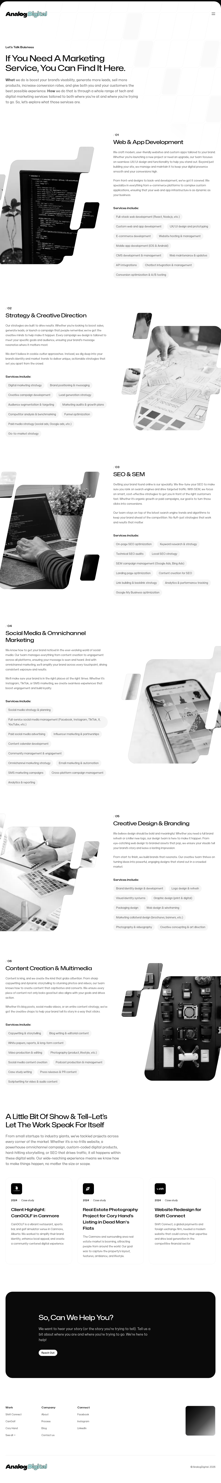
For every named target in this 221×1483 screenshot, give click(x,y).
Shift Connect (14, 1414)
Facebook (83, 1414)
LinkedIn (82, 1428)
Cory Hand (12, 1428)
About (45, 1414)
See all (10, 1435)
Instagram (83, 1421)
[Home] (26, 14)
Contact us (47, 1435)
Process (45, 1421)
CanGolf (10, 1421)
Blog (44, 1428)
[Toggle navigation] (213, 14)
